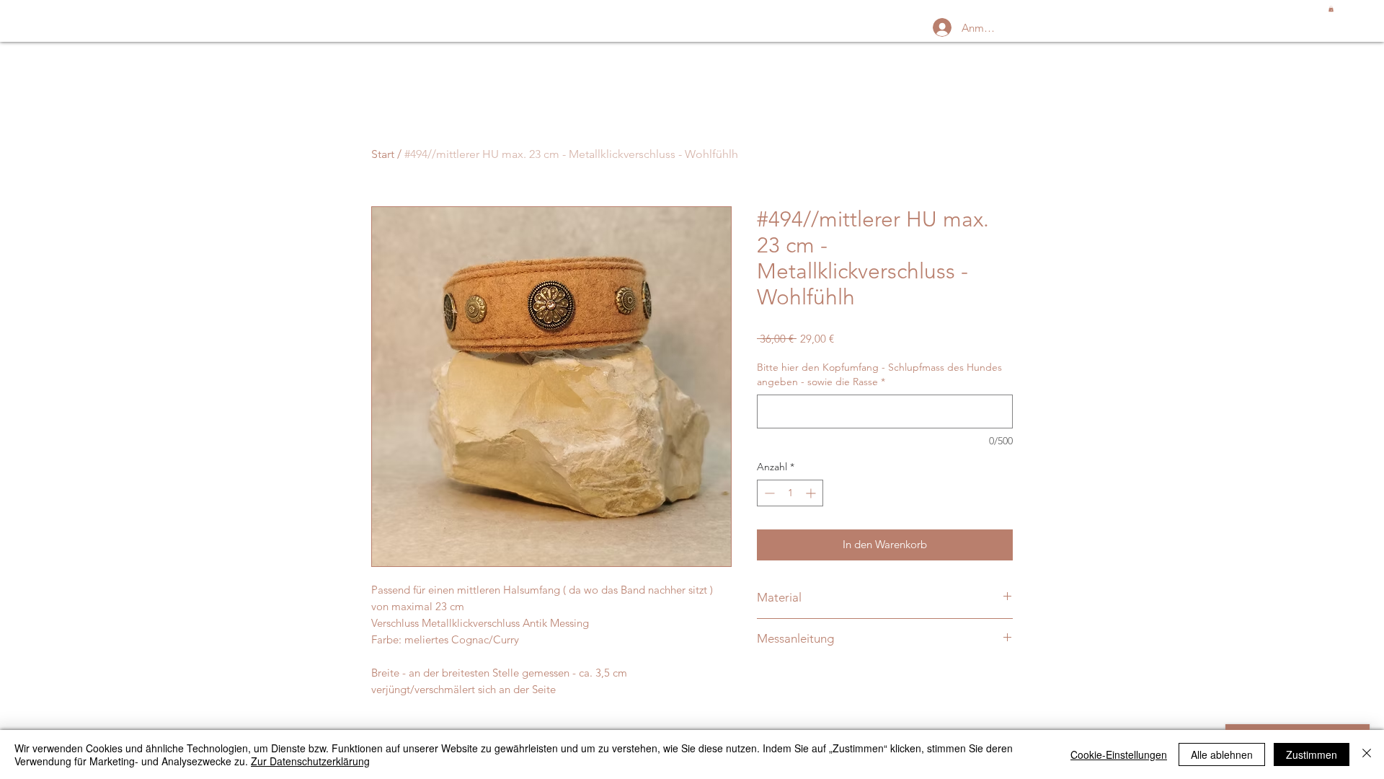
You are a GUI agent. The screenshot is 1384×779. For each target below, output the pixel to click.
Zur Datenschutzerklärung (310, 761)
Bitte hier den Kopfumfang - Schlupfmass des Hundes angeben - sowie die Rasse (879, 374)
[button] (1331, 9)
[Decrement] (768, 493)
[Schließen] (1366, 754)
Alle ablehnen (1222, 754)
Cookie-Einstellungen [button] (1118, 754)
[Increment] (812, 493)
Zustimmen (1311, 754)
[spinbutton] (790, 493)
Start (382, 154)
